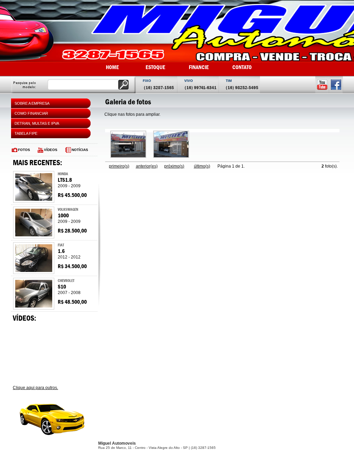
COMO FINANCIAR (31, 113)
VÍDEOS (50, 150)
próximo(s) (174, 166)
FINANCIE (199, 67)
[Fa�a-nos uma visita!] (128, 156)
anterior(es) (147, 166)
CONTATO (242, 67)
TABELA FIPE (26, 133)
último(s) (202, 166)
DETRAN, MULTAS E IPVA (37, 123)
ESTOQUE (155, 67)
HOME (112, 67)
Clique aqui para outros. (35, 387)
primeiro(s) (119, 166)
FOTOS (24, 150)
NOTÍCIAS (80, 150)
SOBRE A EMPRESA (32, 103)
